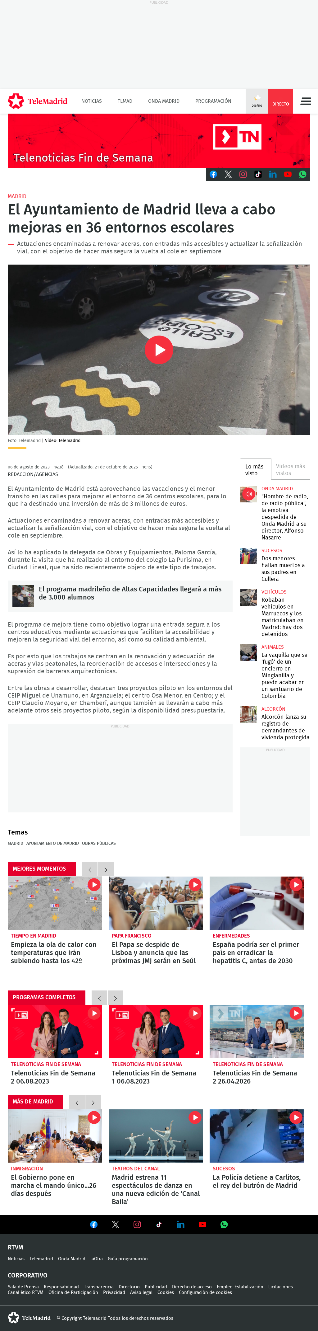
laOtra (96, 1259)
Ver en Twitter (115, 1226)
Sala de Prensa (23, 1287)
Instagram (243, 174)
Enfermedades (231, 935)
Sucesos (271, 550)
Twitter (228, 174)
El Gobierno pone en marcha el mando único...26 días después (55, 1136)
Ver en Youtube (202, 1224)
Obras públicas (99, 843)
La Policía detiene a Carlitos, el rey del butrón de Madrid (257, 1136)
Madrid (17, 196)
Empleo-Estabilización (240, 1287)
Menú (305, 101)
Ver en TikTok (159, 1226)
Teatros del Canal (136, 1168)
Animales (272, 647)
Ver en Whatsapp (224, 1224)
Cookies (165, 1292)
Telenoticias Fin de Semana (46, 1064)
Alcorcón (273, 709)
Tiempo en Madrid (33, 935)
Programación (213, 101)
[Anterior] (90, 869)
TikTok (258, 174)
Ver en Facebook (94, 1226)
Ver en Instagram (137, 1224)
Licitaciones (280, 1287)
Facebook (213, 174)
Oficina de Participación (73, 1292)
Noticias (91, 101)
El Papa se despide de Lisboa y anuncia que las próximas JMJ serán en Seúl (156, 903)
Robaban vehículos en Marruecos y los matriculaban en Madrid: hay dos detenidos (248, 597)
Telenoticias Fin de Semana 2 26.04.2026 (257, 1031)
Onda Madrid (163, 101)
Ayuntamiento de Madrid (52, 843)
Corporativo (28, 1275)
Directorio (129, 1287)
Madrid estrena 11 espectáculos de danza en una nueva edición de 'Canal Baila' (156, 1136)
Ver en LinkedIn (181, 1224)
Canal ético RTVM (25, 1292)
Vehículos (274, 592)
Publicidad (156, 1287)
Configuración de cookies (205, 1292)
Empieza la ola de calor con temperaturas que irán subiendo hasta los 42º (55, 903)
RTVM (15, 1247)
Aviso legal (141, 1292)
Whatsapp (302, 174)
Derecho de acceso (192, 1287)
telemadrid (29, 1318)
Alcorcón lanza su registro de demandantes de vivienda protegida (248, 714)
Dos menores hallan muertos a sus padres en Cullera (248, 556)
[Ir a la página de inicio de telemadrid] (37, 101)
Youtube (287, 174)
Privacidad (114, 1292)
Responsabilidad (61, 1287)
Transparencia (99, 1287)
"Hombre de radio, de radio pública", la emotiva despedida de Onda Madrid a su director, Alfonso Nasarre (248, 494)
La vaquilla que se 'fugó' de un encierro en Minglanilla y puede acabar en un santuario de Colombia (248, 652)
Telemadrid (41, 1259)
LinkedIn (273, 174)
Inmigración (27, 1168)
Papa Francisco (132, 935)
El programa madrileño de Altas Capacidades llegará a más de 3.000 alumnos (23, 596)
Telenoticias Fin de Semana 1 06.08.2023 (156, 1031)
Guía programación (128, 1259)
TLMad (125, 101)
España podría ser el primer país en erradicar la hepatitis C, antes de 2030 (257, 903)
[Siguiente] (106, 869)
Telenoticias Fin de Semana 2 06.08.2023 (55, 1031)
